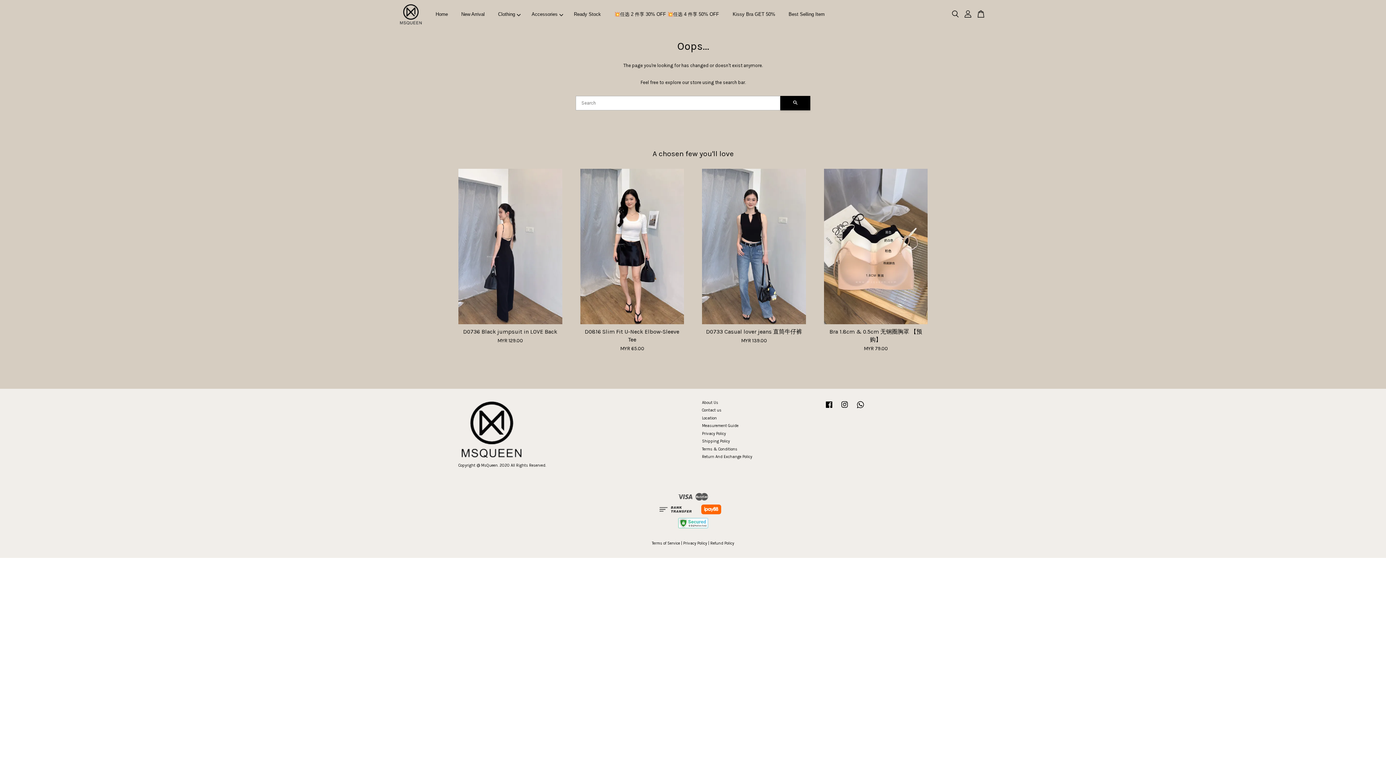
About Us (710, 402)
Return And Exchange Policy (727, 456)
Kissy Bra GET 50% (754, 14)
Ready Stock (587, 14)
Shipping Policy (716, 441)
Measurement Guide (720, 425)
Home (442, 14)
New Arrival (473, 14)
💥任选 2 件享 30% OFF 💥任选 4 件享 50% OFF (666, 14)
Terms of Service (666, 543)
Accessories (545, 14)
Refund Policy (722, 543)
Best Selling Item (807, 14)
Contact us (712, 410)
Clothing (506, 14)
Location (709, 418)
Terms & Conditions (719, 449)
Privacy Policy (714, 433)
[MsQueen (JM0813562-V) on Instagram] (845, 408)
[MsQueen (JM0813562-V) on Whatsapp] (860, 408)
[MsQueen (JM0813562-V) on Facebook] (829, 408)
